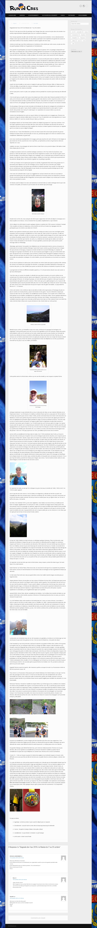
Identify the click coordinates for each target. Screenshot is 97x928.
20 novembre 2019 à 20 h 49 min (20, 879)
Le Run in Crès (12, 15)
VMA (73, 43)
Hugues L (15, 23)
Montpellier (74, 37)
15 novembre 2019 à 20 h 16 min (17, 857)
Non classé (36, 23)
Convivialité (79, 32)
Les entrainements (33, 15)
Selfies (73, 40)
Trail (84, 40)
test (79, 40)
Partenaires (71, 15)
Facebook (80, 6)
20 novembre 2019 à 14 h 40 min (17, 898)
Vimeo (87, 6)
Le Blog (63, 15)
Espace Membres (83, 15)
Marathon (83, 35)
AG (73, 32)
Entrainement (75, 35)
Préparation (82, 37)
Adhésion (22, 15)
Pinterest (84, 6)
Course (86, 32)
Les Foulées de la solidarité (49, 15)
